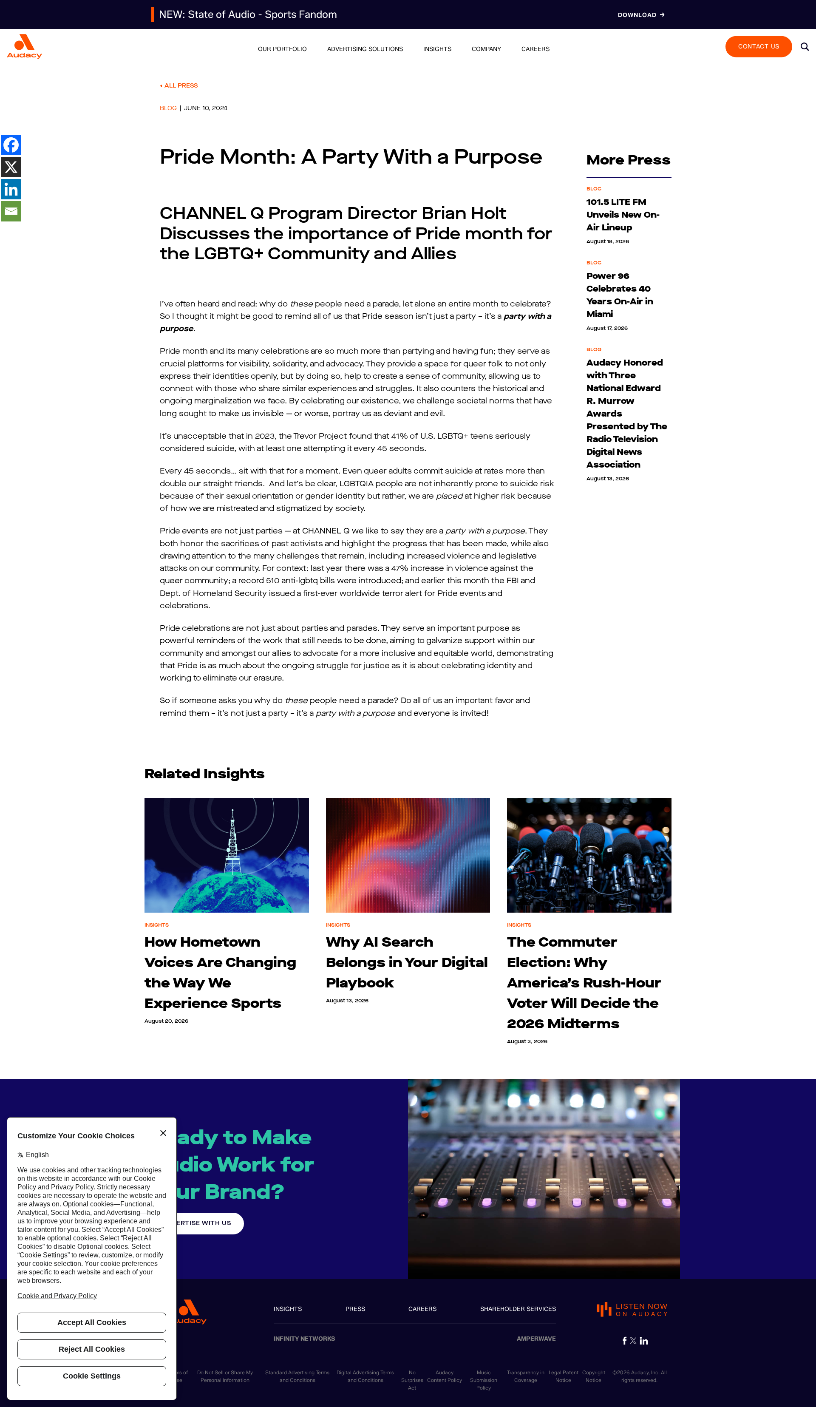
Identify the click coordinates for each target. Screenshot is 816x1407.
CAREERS (422, 1309)
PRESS (355, 1309)
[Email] (11, 211)
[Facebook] (11, 145)
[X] (11, 167)
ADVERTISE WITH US (196, 1223)
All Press (181, 86)
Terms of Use (178, 1376)
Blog (168, 108)
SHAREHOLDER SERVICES (518, 1309)
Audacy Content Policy (444, 1376)
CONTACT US (758, 46)
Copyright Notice (593, 1376)
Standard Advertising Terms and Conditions (297, 1376)
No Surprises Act (412, 1380)
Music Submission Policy (483, 1380)
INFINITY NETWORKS (304, 1338)
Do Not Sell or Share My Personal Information (225, 1376)
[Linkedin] (11, 189)
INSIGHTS (288, 1309)
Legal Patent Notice (563, 1376)
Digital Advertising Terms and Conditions (365, 1376)
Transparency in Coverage (525, 1376)
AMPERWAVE (536, 1338)
